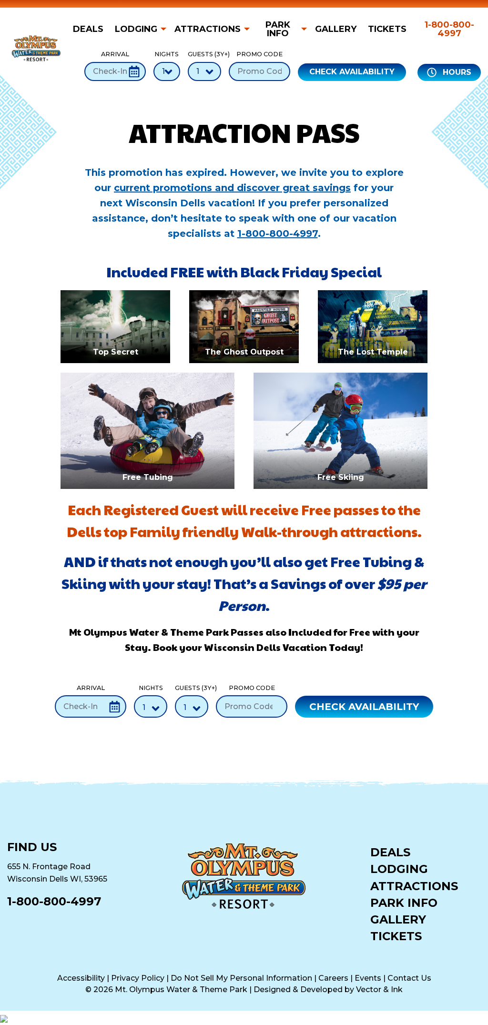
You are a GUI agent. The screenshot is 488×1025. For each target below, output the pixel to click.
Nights (166, 54)
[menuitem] (91, 29)
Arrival (115, 54)
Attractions (207, 29)
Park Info (277, 29)
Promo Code (259, 54)
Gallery (335, 29)
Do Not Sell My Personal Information (241, 978)
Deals (88, 29)
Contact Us (409, 978)
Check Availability (352, 71)
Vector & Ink (379, 989)
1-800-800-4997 (449, 29)
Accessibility (81, 978)
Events (368, 978)
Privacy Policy (137, 978)
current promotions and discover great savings (232, 187)
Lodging (136, 29)
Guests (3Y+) (204, 54)
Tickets (387, 29)
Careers (333, 978)
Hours (455, 72)
